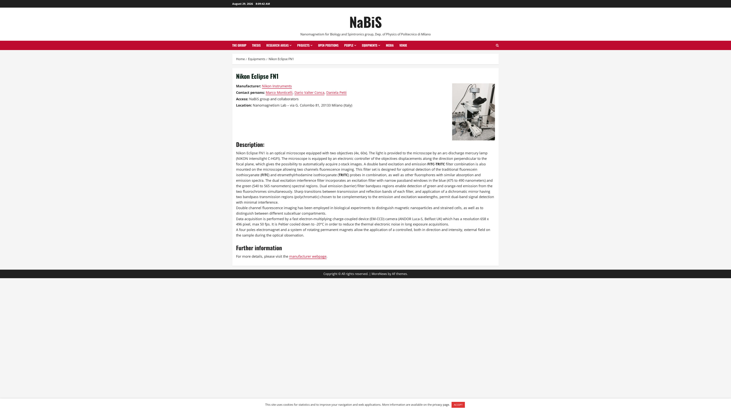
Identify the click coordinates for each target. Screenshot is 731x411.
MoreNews (379, 274)
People (348, 45)
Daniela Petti (336, 92)
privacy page (441, 404)
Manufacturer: (248, 86)
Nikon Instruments (277, 86)
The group (239, 45)
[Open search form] (497, 45)
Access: (242, 99)
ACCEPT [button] (458, 404)
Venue (403, 45)
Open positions (328, 45)
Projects (303, 45)
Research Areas (277, 45)
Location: (244, 105)
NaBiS (365, 21)
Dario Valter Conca (309, 92)
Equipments (369, 45)
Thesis (256, 45)
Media (390, 45)
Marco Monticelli (279, 92)
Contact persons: (250, 92)
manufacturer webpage (307, 256)
